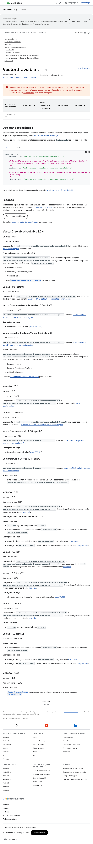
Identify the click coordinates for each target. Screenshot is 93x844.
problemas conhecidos (43, 207)
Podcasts (6, 759)
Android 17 (7, 768)
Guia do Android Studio (41, 771)
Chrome (6, 808)
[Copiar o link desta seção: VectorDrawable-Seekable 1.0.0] (46, 231)
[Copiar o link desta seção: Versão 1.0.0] (18, 237)
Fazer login (85, 3)
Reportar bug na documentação (74, 772)
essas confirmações (11, 249)
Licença (16, 827)
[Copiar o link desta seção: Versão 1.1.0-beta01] (25, 603)
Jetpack (22, 10)
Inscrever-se (39, 833)
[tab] (8, 147)
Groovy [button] (9, 148)
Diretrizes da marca (29, 827)
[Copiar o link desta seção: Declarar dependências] (35, 128)
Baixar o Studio (38, 782)
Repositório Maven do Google (46, 135)
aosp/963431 (60, 597)
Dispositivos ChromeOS (71, 744)
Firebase (6, 812)
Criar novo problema (15, 216)
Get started (9, 10)
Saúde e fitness (38, 744)
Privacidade (37, 752)
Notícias (6, 752)
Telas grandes (68, 737)
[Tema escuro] (86, 152)
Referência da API (39, 778)
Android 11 (6, 790)
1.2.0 (24, 114)
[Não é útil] (88, 32)
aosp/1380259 (35, 326)
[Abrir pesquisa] (56, 2)
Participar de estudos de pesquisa (75, 779)
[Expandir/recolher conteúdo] (16, 39)
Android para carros (70, 748)
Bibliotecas (42, 33)
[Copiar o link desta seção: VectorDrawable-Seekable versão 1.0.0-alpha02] (54, 305)
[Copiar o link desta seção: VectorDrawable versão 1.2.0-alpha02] (44, 431)
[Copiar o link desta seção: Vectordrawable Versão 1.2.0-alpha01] (43, 459)
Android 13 (6, 783)
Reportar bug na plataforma (73, 768)
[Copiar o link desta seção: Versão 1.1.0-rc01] (23, 552)
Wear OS (66, 741)
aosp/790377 (73, 659)
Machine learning (39, 741)
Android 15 (7, 776)
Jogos (35, 737)
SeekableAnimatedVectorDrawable (24, 377)
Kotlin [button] (19, 148)
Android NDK (37, 785)
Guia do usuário (84, 68)
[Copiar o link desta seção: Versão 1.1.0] (20, 492)
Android (6, 737)
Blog (4, 755)
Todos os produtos (10, 819)
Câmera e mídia (38, 748)
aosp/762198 (82, 545)
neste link (26, 512)
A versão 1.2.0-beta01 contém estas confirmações (42, 425)
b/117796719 (73, 541)
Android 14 (7, 779)
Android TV (67, 752)
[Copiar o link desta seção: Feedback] (17, 200)
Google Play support (70, 776)
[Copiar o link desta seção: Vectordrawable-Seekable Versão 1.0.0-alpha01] (54, 333)
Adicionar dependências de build (60, 190)
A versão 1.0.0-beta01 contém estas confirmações (49, 299)
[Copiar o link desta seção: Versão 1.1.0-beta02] (25, 573)
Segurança (7, 744)
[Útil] (85, 32)
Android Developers (9, 33)
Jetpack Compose (57, 90)
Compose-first (28, 93)
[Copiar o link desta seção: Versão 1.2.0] (20, 386)
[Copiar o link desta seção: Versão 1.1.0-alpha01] (26, 634)
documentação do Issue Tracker (25, 222)
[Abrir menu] (3, 2)
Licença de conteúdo (71, 712)
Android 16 (7, 772)
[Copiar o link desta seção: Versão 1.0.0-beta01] (26, 287)
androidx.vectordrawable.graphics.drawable (19, 77)
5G (34, 755)
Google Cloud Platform (11, 815)
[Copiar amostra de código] (88, 152)
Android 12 (7, 787)
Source (5, 748)
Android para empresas (11, 741)
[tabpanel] (46, 168)
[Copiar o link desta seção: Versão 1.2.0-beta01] (25, 412)
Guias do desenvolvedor (41, 774)
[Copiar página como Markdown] (46, 70)
